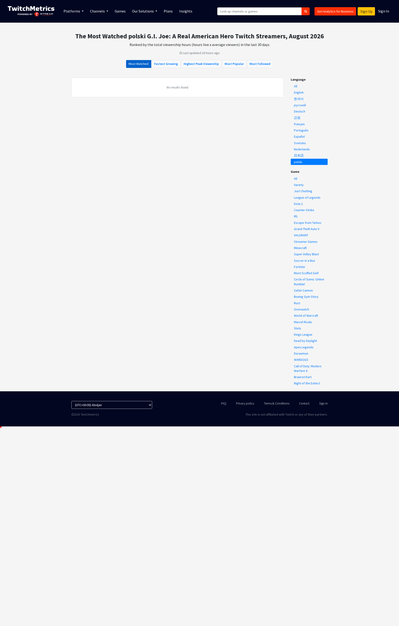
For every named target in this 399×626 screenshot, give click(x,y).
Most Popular (234, 64)
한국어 (299, 99)
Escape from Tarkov (307, 223)
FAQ (223, 403)
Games (120, 11)
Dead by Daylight (305, 341)
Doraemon (301, 353)
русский (300, 105)
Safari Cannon (303, 290)
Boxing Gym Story (306, 297)
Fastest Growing (166, 64)
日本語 (299, 155)
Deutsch (299, 111)
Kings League (303, 334)
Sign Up (366, 11)
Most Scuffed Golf (306, 273)
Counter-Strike (304, 210)
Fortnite (299, 267)
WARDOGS (301, 360)
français (299, 124)
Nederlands (302, 149)
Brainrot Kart (302, 377)
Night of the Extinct (307, 383)
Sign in (323, 403)
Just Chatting (303, 191)
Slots (297, 328)
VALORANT (301, 235)
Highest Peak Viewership (201, 64)
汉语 (297, 118)
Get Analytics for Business (335, 11)
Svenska (300, 143)
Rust (297, 303)
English (299, 92)
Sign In (383, 11)
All (295, 86)
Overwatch (301, 309)
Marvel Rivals (303, 322)
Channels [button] (98, 11)
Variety (299, 185)
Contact (304, 403)
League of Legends (307, 197)
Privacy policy (245, 403)
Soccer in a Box (304, 260)
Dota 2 (298, 204)
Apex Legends (304, 347)
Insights (185, 11)
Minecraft (300, 248)
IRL (296, 216)
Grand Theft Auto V (306, 229)
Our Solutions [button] (143, 11)
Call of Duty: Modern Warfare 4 (307, 368)
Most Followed (260, 64)
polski (298, 162)
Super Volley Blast (306, 254)
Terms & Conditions (276, 403)
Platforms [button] (72, 11)
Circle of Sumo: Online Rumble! (309, 281)
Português (301, 130)
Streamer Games (305, 242)
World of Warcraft (306, 315)
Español (299, 136)
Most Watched (138, 64)
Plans (168, 11)
